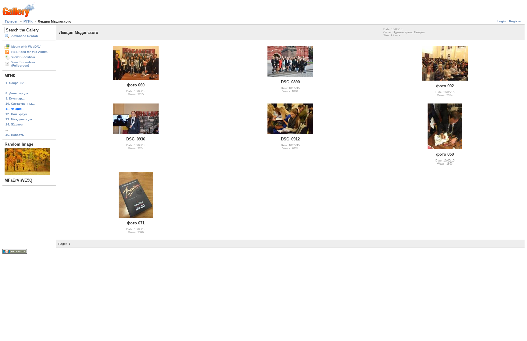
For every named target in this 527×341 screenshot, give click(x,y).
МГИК (28, 21)
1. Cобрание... (16, 83)
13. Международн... (20, 119)
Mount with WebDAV (26, 46)
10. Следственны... (20, 103)
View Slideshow (23, 57)
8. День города (16, 93)
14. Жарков (14, 124)
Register (515, 21)
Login (501, 21)
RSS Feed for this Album (29, 51)
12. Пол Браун (16, 114)
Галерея (11, 21)
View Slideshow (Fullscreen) (23, 63)
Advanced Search (24, 36)
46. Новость (14, 134)
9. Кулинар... (15, 98)
